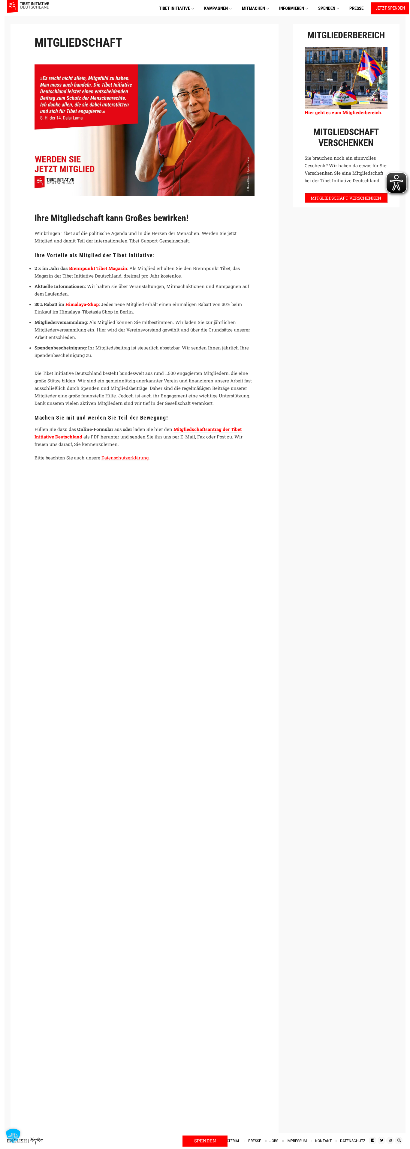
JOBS (274, 1141)
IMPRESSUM (297, 1141)
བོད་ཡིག (37, 1141)
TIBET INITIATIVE (174, 8)
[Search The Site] (398, 1140)
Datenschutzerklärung (125, 458)
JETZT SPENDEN (390, 8)
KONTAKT (323, 1141)
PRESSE (356, 8)
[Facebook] (372, 1140)
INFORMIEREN (291, 8)
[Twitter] (381, 1140)
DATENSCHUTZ (352, 1141)
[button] (13, 1136)
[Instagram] (390, 1140)
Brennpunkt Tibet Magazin (98, 268)
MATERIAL (231, 1141)
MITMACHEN (253, 8)
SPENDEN (326, 8)
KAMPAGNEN (216, 8)
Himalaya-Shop (82, 304)
